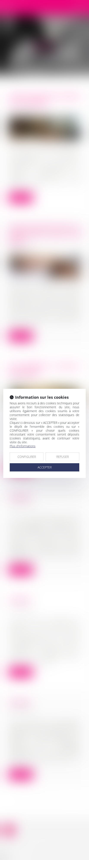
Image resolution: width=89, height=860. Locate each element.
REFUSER (62, 457)
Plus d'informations (22, 446)
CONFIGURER (26, 457)
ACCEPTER (45, 467)
